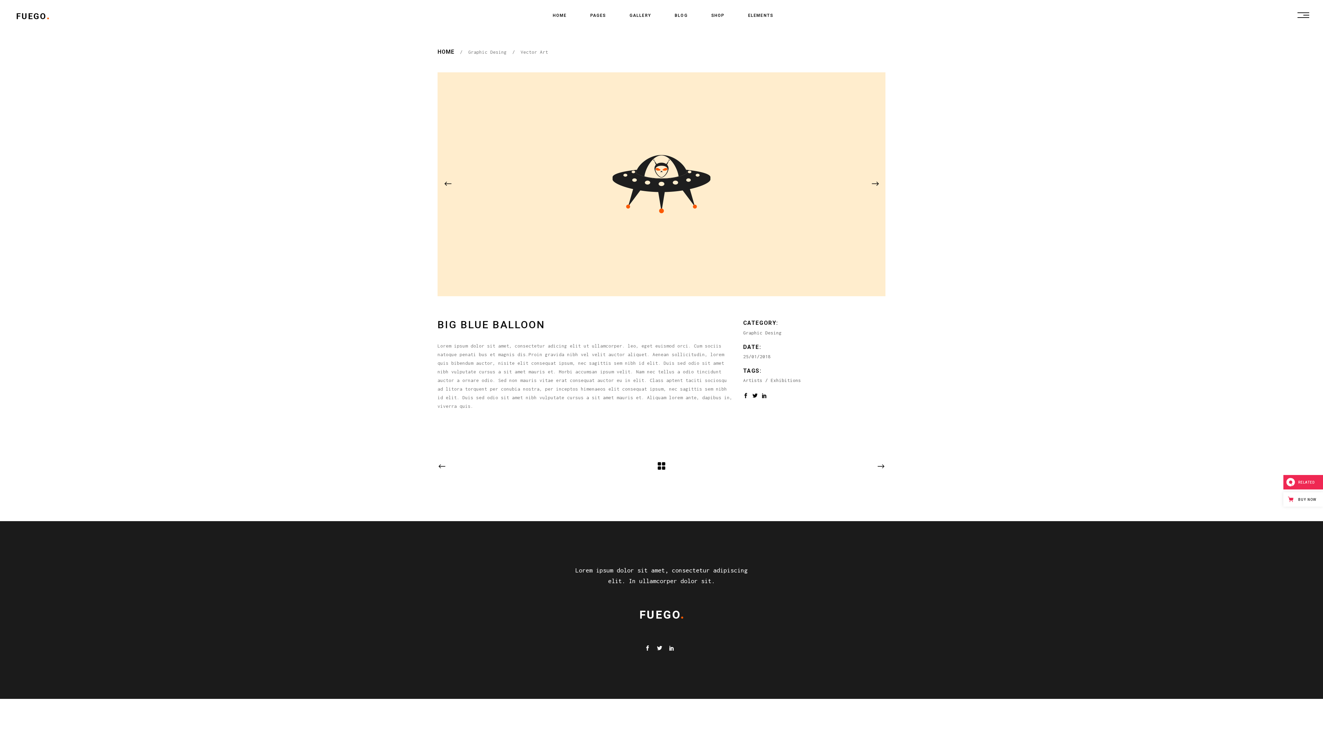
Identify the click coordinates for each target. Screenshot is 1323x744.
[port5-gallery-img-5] (661, 184)
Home (446, 52)
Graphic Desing (487, 52)
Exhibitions (786, 380)
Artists (752, 380)
